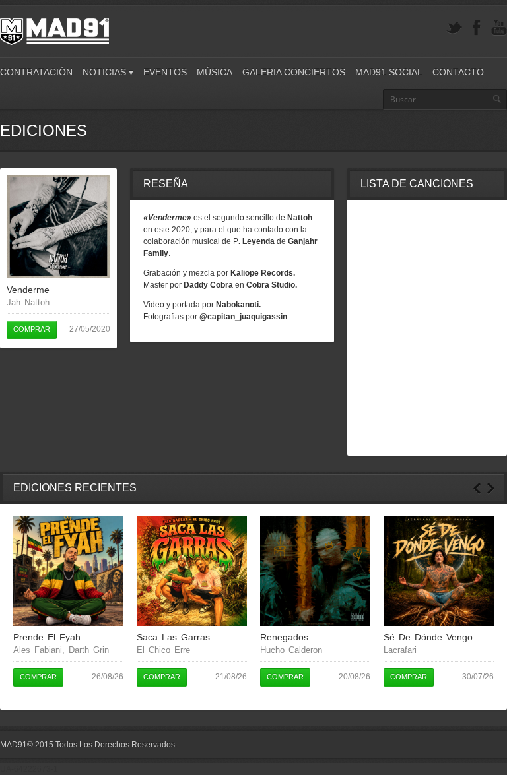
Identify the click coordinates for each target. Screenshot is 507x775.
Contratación (36, 72)
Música (214, 72)
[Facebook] (477, 28)
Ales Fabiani (37, 650)
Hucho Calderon (291, 650)
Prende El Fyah (47, 637)
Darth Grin (89, 650)
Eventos (165, 72)
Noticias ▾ (108, 72)
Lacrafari (400, 650)
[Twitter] (454, 28)
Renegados (284, 637)
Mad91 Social (388, 72)
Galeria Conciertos (293, 72)
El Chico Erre (163, 650)
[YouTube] (499, 28)
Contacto (458, 72)
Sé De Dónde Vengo (428, 637)
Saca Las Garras (173, 637)
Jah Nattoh (28, 302)
